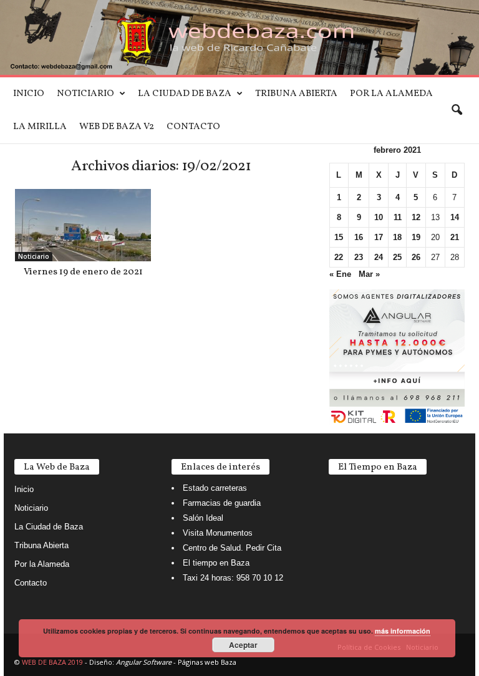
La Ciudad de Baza (184, 93)
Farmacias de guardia (222, 503)
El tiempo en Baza (216, 562)
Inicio (28, 93)
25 (397, 257)
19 (416, 237)
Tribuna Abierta (296, 93)
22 (338, 257)
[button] (456, 110)
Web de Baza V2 (116, 126)
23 (358, 257)
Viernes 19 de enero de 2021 (83, 272)
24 (378, 257)
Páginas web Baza (207, 662)
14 (454, 217)
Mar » (369, 274)
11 (398, 217)
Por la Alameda (391, 93)
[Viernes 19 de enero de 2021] (83, 225)
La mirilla (40, 126)
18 (397, 237)
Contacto (193, 126)
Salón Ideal (203, 518)
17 (378, 237)
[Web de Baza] (239, 37)
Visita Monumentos (218, 533)
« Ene (340, 274)
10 (378, 217)
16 (358, 237)
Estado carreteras (215, 488)
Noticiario (85, 93)
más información (402, 630)
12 (416, 217)
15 (338, 237)
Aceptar (243, 644)
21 (454, 237)
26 (416, 257)
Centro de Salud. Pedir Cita (232, 548)
